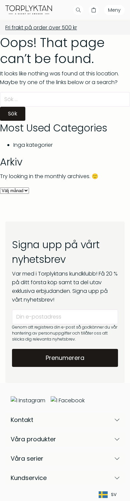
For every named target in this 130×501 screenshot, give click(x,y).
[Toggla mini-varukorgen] (94, 10)
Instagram (32, 400)
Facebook (72, 400)
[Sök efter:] (65, 99)
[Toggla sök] (78, 10)
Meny (114, 10)
